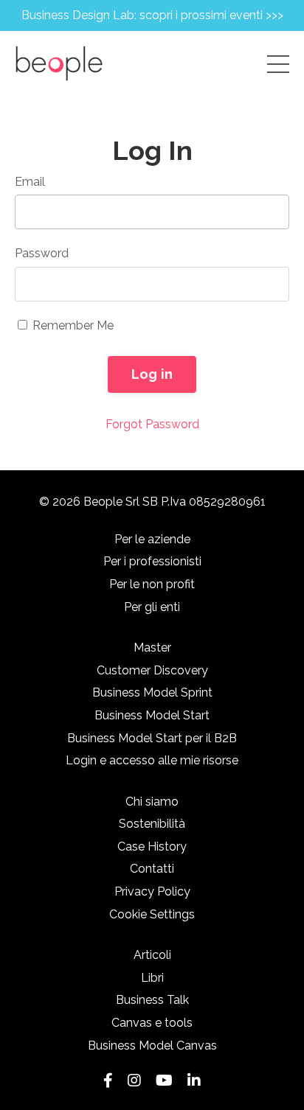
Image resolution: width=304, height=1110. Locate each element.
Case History (152, 847)
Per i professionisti (152, 561)
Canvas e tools (152, 1023)
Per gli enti (152, 607)
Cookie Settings (152, 914)
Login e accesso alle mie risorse (152, 760)
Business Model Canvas (152, 1046)
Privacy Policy (152, 891)
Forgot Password (152, 424)
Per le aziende (152, 539)
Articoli (152, 955)
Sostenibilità (152, 824)
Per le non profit (152, 584)
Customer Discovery (152, 670)
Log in (152, 374)
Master (152, 647)
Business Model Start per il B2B (152, 738)
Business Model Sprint (152, 692)
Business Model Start (152, 715)
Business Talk (152, 1000)
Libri (152, 978)
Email (30, 182)
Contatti (152, 869)
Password (42, 253)
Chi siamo (152, 802)
